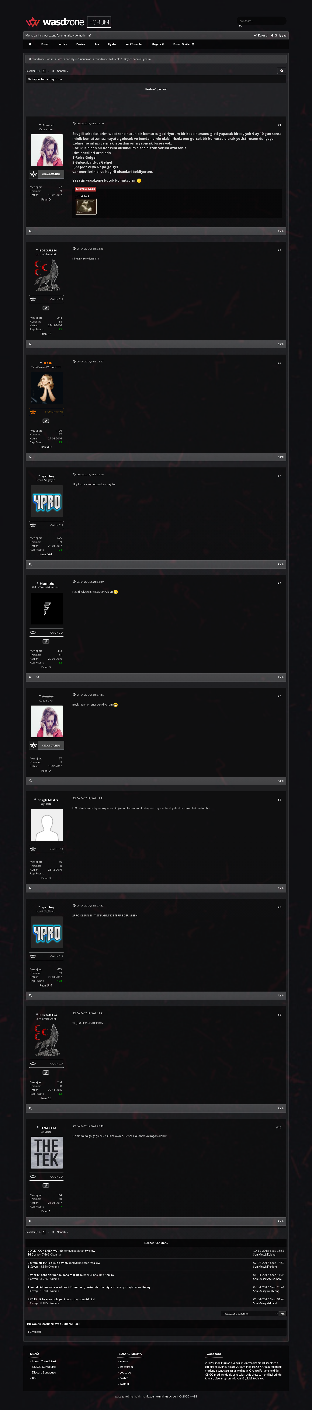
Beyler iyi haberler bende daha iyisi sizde (55, 1275)
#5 (279, 583)
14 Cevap (34, 1254)
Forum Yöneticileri (43, 1361)
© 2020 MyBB (188, 1396)
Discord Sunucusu (43, 1372)
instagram (126, 1366)
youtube (125, 1372)
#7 (279, 799)
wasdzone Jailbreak (108, 59)
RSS (34, 1378)
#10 (278, 1127)
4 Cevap (33, 1279)
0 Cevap (33, 1291)
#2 (279, 250)
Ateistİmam (274, 1279)
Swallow (90, 1250)
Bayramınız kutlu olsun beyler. (48, 1262)
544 (49, 554)
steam (124, 1361)
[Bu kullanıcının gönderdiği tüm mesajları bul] (30, 231)
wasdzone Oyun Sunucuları (74, 59)
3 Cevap (33, 1303)
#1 (279, 125)
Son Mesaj (259, 1254)
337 (49, 447)
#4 (279, 476)
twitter (124, 1383)
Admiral (109, 1275)
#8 (279, 907)
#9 (279, 1014)
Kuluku (271, 1254)
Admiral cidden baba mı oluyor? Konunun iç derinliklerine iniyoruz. (72, 1287)
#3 (279, 363)
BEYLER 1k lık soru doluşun (45, 1299)
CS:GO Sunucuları (43, 1366)
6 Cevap (33, 1266)
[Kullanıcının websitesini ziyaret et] (30, 677)
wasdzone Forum (42, 59)
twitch (124, 1378)
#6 (279, 696)
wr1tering (144, 1287)
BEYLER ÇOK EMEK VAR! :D (45, 1250)
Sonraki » (62, 71)
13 (49, 333)
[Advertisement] (156, 100)
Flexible (272, 1266)
